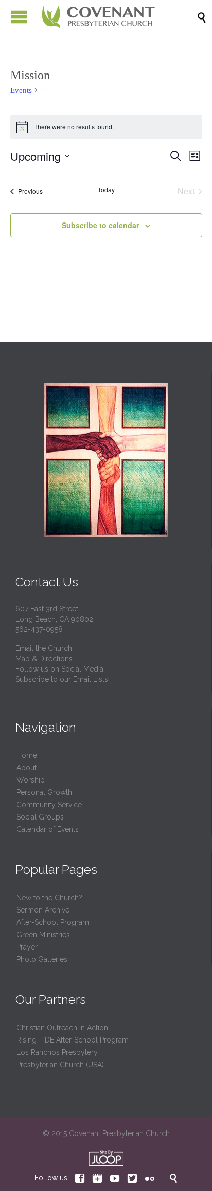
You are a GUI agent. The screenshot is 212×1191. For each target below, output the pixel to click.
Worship (30, 780)
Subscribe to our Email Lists (61, 679)
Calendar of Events (47, 829)
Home (26, 755)
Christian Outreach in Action (62, 1027)
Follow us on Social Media (59, 669)
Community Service (49, 805)
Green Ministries (43, 935)
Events (21, 90)
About (26, 768)
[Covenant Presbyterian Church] (98, 16)
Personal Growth (44, 792)
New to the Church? (49, 898)
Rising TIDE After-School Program (72, 1040)
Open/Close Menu (19, 17)
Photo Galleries (41, 959)
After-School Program (52, 922)
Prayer (27, 947)
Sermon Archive (42, 910)
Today (106, 189)
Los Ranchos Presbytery (57, 1052)
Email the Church (43, 648)
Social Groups (40, 817)
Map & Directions (44, 659)
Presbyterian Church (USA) (60, 1064)
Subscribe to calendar (100, 225)
